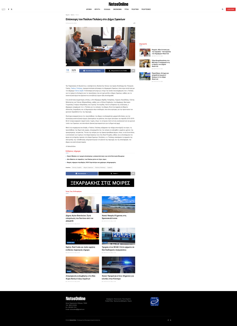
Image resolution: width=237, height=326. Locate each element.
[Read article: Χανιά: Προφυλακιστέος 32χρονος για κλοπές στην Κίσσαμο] (118, 265)
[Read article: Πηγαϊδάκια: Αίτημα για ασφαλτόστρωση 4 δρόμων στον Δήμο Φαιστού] (144, 76)
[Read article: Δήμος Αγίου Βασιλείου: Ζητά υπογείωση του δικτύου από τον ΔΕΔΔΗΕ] (82, 204)
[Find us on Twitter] (11, 9)
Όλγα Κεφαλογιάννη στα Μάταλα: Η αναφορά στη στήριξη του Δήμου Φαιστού (161, 63)
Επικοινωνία (117, 299)
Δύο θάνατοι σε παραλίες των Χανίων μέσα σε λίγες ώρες (86, 159)
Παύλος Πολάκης (76, 88)
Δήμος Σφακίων (88, 167)
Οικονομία (117, 9)
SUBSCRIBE (230, 9)
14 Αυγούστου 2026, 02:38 (73, 252)
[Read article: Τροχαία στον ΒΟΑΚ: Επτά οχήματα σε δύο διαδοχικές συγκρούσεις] (118, 236)
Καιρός (129, 301)
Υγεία (127, 9)
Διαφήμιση (109, 299)
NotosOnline (73, 320)
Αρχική (89, 9)
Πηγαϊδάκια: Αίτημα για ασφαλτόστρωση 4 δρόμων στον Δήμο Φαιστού (160, 76)
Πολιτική (135, 9)
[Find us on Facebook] (8, 9)
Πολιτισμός (146, 9)
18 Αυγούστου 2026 (158, 56)
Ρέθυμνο (70, 211)
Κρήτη (72, 14)
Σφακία (110, 167)
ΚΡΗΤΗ (97, 9)
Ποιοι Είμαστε (126, 299)
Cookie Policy (109, 301)
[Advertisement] (100, 80)
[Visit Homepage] (118, 3)
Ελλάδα (107, 9)
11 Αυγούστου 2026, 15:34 (109, 281)
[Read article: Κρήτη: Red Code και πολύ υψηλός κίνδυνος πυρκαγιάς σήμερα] (82, 236)
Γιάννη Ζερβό (79, 91)
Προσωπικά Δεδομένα (120, 301)
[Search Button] (222, 9)
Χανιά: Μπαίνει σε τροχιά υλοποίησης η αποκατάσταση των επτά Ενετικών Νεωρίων (95, 156)
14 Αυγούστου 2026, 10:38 (109, 221)
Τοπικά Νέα (70, 242)
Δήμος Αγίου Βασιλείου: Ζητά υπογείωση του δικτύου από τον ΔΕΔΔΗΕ (79, 218)
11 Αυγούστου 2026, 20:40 (73, 281)
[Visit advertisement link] (100, 183)
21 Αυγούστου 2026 (158, 81)
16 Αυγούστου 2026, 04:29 (73, 223)
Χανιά (77, 14)
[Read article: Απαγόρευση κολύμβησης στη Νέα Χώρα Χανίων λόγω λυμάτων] (82, 265)
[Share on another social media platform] (133, 71)
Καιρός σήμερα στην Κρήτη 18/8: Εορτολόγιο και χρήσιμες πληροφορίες (91, 162)
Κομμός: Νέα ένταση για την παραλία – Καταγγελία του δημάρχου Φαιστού (161, 52)
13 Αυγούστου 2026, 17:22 (109, 252)
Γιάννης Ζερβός (77, 167)
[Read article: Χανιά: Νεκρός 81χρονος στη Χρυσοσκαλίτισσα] (118, 204)
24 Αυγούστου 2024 (71, 23)
